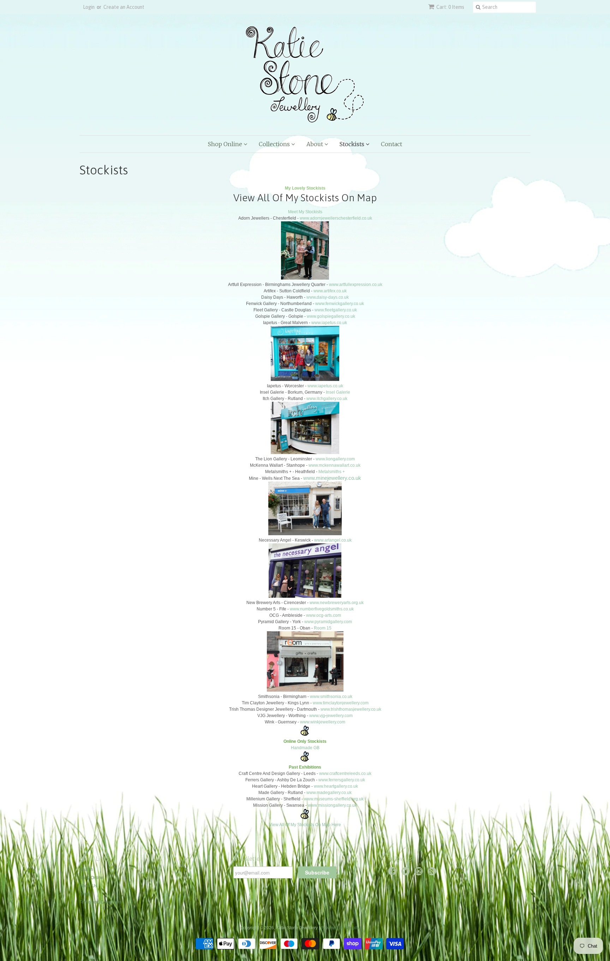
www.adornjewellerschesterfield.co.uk (336, 218)
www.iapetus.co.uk (329, 322)
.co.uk (346, 540)
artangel (332, 540)
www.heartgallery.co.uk (336, 786)
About (315, 144)
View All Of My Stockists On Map (305, 197)
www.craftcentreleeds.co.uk (345, 773)
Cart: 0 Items (450, 7)
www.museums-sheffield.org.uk (334, 798)
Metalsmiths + (331, 471)
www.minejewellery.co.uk (332, 478)
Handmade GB (305, 747)
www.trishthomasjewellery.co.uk (351, 709)
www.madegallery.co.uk (329, 792)
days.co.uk (338, 297)
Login (89, 7)
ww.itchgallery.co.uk (328, 398)
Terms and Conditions (100, 902)
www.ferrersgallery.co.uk (341, 779)
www (311, 297)
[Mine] (305, 533)
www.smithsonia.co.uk (331, 696)
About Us (88, 885)
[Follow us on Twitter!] (406, 873)
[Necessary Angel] (305, 596)
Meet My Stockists (305, 211)
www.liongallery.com (335, 458)
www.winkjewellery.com (322, 722)
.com (348, 715)
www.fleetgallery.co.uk (336, 310)
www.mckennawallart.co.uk (334, 465)
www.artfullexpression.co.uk (355, 284)
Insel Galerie (338, 392)
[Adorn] (305, 278)
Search (86, 869)
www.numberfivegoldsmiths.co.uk (322, 609)
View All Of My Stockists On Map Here (305, 824)
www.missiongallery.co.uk (332, 805)
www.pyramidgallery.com (328, 621)
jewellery (335, 715)
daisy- (322, 297)
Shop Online (226, 144)
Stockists (353, 144)
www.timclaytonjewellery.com (341, 702)
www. (319, 540)
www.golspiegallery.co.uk (331, 316)
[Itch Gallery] (305, 452)
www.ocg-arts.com (323, 615)
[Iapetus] (305, 379)
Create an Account (123, 7)
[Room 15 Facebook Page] (305, 690)
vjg (322, 715)
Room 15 (322, 628)
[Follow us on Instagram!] (419, 873)
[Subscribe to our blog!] (433, 873)
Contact (391, 144)
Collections (275, 144)
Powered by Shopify (340, 927)
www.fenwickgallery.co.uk (339, 303)
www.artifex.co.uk (330, 290)
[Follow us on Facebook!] (393, 873)
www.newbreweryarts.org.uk (337, 602)
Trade (85, 893)
